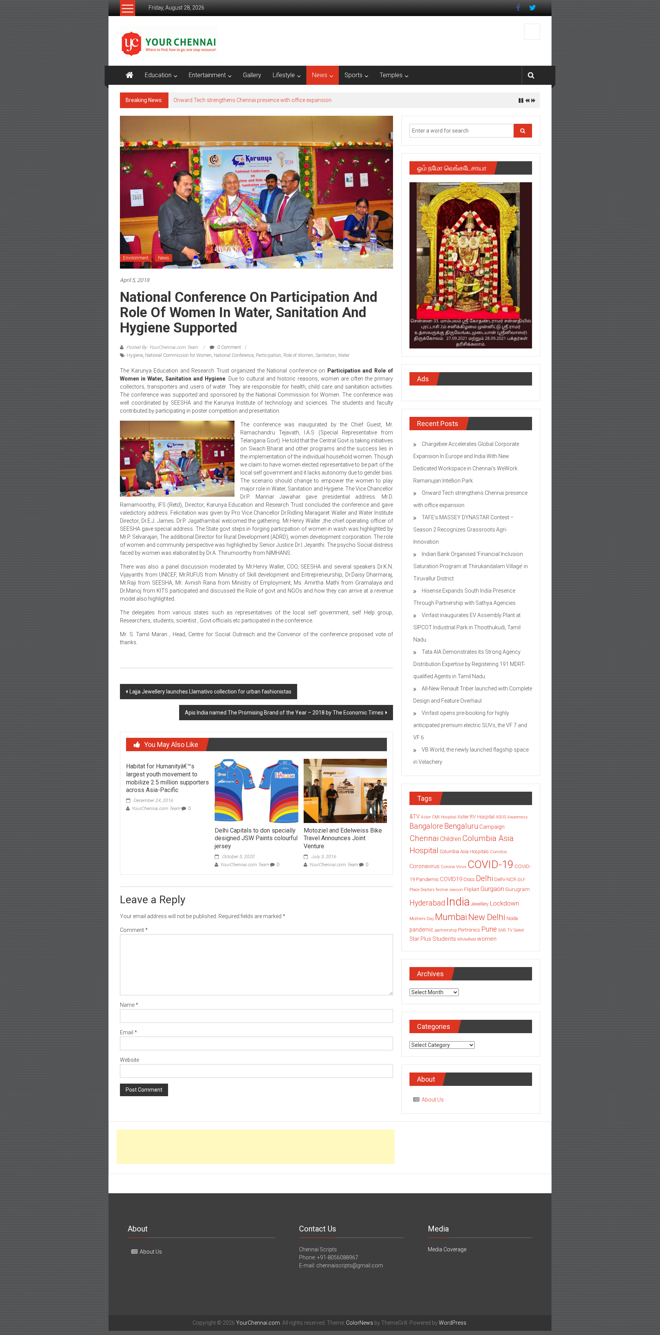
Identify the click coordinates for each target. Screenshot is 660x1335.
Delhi (484, 878)
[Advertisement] (255, 1146)
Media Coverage (447, 1249)
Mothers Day (421, 918)
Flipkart (471, 889)
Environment (136, 258)
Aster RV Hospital (476, 817)
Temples (391, 75)
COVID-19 (490, 864)
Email (128, 1032)
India (458, 901)
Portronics (469, 930)
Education (158, 75)
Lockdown (504, 903)
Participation (268, 355)
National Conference (234, 355)
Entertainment (207, 75)
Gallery (252, 75)
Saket (519, 930)
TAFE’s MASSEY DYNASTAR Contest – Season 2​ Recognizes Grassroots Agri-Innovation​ (463, 529)
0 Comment (228, 347)
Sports (353, 75)
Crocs (469, 879)
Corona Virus (453, 866)
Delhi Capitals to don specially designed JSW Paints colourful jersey (256, 838)
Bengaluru (461, 826)
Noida (512, 918)
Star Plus (420, 939)
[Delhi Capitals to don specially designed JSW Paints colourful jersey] (256, 790)
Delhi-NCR (505, 879)
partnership (446, 930)
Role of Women (298, 355)
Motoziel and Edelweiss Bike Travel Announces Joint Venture (343, 838)
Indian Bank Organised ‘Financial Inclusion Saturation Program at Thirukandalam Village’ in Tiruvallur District (470, 566)
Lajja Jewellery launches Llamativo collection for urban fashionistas (210, 692)
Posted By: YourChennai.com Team (162, 347)
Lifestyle (284, 75)
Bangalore (426, 826)
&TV (414, 816)
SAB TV (505, 930)
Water (343, 355)
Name (129, 1005)
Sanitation (325, 355)
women (487, 938)
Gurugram (517, 889)
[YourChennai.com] (129, 75)
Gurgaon (492, 889)
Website (129, 1060)
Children (450, 838)
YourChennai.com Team (155, 808)
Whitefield (466, 939)
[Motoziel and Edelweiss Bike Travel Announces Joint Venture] (345, 790)
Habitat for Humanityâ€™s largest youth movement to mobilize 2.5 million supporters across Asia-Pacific (167, 778)
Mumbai (451, 917)
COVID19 (451, 879)
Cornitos (498, 851)
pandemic (421, 930)
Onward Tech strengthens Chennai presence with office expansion (252, 100)
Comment (134, 930)
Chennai (424, 838)
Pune (489, 929)
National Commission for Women (178, 355)
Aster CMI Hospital (438, 817)
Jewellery (480, 904)
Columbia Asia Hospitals (464, 851)
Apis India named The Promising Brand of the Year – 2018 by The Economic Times (284, 713)
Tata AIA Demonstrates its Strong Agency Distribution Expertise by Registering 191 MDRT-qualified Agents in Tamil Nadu (469, 664)
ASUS (501, 817)
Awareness (517, 817)
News (319, 75)
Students (444, 938)
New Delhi (486, 917)
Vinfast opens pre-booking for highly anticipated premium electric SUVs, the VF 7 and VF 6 (470, 725)
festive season (449, 889)
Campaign (492, 826)
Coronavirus (424, 866)
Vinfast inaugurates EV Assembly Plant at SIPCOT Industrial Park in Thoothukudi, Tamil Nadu (467, 627)
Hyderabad (427, 903)
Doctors (428, 889)
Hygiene (135, 355)
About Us (433, 1100)
